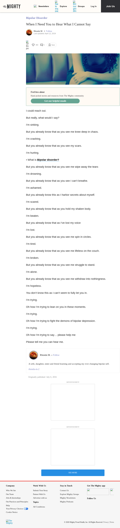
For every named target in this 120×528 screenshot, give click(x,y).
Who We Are (11, 490)
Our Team (10, 494)
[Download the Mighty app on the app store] (98, 491)
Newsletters (43, 6)
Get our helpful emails (55, 101)
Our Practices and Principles (17, 502)
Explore (63, 6)
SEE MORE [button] (72, 473)
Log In (94, 6)
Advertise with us (40, 498)
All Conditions (39, 507)
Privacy (106, 522)
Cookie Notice (12, 512)
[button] (49, 31)
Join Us (110, 6)
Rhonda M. (38, 31)
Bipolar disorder (47, 159)
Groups (81, 6)
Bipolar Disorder (36, 17)
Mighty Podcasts (66, 502)
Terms (112, 522)
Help (8, 505)
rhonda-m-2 (34, 369)
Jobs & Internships (13, 498)
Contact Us (64, 490)
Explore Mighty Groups (69, 494)
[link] (11, 6)
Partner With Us (39, 494)
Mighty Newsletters (68, 498)
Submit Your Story (40, 490)
